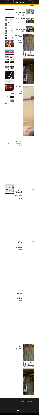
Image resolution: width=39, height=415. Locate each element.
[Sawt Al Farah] (32, 3)
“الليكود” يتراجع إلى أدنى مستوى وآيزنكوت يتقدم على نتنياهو (10, 37)
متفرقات (22, 4)
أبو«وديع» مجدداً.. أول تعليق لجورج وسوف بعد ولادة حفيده (7, 69)
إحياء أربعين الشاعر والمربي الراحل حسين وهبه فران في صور (7, 144)
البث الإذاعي (13, 4)
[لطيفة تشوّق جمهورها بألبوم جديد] (7, 62)
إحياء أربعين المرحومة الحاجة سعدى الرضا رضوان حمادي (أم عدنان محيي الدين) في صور (7, 104)
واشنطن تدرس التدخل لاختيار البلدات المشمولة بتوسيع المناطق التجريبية (11, 5)
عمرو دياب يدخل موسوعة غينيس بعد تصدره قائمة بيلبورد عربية (7, 59)
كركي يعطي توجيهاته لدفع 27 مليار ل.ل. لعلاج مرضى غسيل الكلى (19, 139)
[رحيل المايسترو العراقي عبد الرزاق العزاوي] (12, 57)
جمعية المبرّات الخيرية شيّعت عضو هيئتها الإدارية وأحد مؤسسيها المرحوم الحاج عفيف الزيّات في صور (7, 100)
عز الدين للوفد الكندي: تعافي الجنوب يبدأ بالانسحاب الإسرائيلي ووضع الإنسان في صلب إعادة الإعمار (10, 28)
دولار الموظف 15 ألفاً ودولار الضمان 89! (20, 19)
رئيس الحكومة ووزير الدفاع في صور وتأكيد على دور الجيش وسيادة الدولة (28, 5)
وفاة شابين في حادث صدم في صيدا (10, 32)
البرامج (29, 4)
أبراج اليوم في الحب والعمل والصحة (10, 30)
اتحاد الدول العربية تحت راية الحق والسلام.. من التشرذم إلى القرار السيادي (10, 25)
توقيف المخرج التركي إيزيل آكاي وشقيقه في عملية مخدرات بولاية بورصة (12, 69)
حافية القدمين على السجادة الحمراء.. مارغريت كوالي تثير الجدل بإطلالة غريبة (10, 35)
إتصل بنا (27, 0)
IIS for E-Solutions (28, 413)
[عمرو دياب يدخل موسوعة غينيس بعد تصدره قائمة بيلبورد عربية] (7, 57)
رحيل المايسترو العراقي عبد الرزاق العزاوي (12, 59)
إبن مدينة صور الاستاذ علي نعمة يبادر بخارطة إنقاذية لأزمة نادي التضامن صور (10, 22)
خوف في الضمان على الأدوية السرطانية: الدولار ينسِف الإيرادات (19, 294)
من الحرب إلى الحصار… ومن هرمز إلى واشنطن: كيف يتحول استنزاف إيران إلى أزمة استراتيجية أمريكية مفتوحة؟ (10, 20)
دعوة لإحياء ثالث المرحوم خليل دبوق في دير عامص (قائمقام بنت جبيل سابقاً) (7, 96)
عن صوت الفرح (29, 0)
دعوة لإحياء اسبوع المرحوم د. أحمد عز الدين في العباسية (10, 91)
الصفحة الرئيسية (32, 4)
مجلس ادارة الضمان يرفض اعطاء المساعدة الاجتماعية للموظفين (18, 35)
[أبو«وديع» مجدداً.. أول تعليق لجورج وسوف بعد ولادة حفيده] (7, 67)
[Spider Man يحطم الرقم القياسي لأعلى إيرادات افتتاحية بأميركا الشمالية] (12, 62)
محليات (24, 4)
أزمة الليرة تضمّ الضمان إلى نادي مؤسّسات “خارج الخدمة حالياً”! (18, 346)
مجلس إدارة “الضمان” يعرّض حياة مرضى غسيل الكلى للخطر (19, 242)
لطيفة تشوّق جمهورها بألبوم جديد (7, 64)
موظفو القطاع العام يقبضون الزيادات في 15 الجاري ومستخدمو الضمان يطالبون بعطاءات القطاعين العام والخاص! (18, 191)
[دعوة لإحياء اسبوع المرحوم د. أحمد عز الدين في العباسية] (9, 88)
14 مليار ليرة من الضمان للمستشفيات (19, 87)
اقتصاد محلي (32, 34)
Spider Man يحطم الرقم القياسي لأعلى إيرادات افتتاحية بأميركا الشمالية (12, 64)
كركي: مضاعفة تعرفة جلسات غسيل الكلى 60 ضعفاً (20, 10)
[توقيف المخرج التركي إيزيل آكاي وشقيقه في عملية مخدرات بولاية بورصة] (12, 67)
